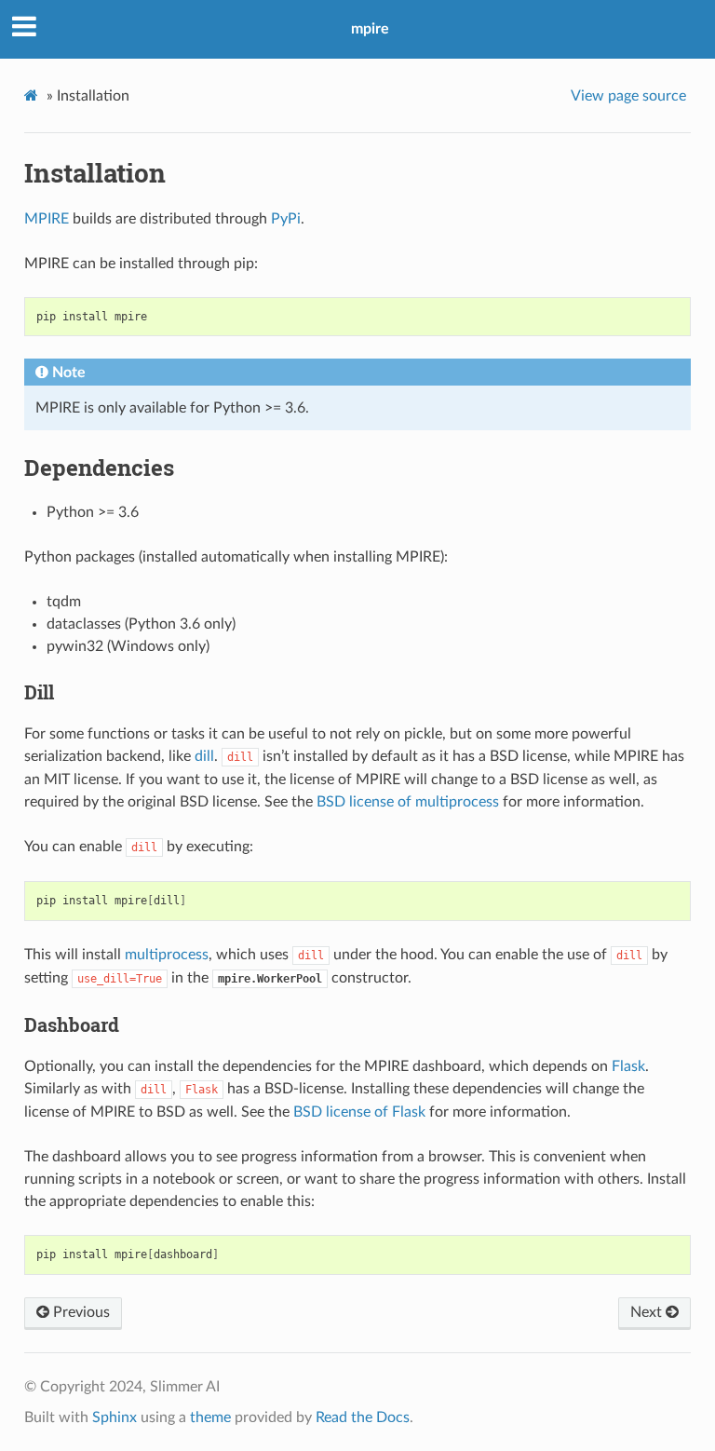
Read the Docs (363, 1417)
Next (648, 1312)
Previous (79, 1312)
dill (204, 756)
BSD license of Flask (359, 1112)
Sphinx (114, 1417)
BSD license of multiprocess (408, 801)
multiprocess (167, 954)
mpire (370, 28)
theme (210, 1417)
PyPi (286, 218)
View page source (628, 95)
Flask (628, 1066)
